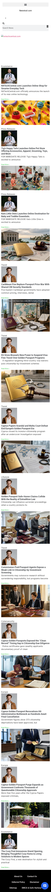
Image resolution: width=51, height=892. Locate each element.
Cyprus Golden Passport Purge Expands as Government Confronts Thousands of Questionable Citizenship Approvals (22, 787)
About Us (18, 876)
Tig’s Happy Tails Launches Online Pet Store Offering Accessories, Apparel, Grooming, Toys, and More (24, 151)
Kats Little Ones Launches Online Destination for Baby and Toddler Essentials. (25, 215)
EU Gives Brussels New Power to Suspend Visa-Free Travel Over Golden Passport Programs (24, 356)
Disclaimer (34, 882)
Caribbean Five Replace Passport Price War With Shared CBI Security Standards (25, 285)
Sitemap (13, 888)
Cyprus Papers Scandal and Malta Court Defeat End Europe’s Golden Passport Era (24, 427)
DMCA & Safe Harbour (32, 888)
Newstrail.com (25, 10)
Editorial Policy (18, 882)
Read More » (5, 99)
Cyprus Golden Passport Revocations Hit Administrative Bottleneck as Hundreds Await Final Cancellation (23, 714)
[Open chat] (45, 886)
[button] (25, 4)
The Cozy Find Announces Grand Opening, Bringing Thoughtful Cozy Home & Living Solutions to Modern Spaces (22, 854)
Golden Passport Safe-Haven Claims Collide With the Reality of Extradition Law (23, 497)
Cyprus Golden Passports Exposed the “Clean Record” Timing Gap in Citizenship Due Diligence (25, 642)
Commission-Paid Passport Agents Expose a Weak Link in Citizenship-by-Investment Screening (23, 570)
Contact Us (32, 876)
